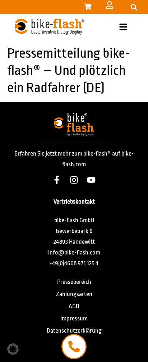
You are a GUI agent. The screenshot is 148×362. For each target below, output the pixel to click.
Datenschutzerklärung (74, 330)
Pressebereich (74, 281)
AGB (74, 306)
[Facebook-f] (56, 180)
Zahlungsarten (74, 294)
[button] (134, 7)
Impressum (74, 318)
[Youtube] (91, 180)
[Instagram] (74, 180)
